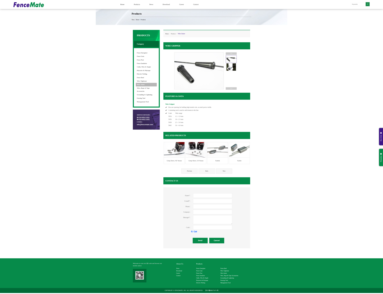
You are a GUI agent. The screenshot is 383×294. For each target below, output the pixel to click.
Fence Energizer (142, 53)
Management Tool (143, 102)
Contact (196, 4)
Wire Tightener (142, 81)
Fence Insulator (142, 63)
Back (206, 171)
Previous (189, 171)
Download (166, 4)
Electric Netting (142, 74)
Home (122, 4)
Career (181, 4)
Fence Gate (140, 56)
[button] (231, 88)
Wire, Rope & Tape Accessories (229, 275)
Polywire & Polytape (143, 70)
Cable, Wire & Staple (144, 67)
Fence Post (140, 60)
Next (224, 171)
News (151, 4)
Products (137, 4)
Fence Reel (140, 77)
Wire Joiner (141, 84)
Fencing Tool (141, 98)
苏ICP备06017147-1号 (211, 290)
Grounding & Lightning (144, 95)
